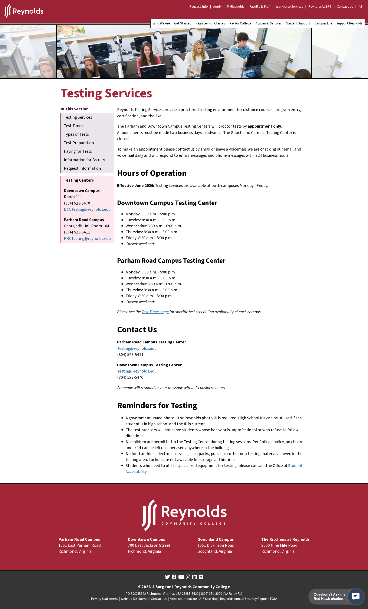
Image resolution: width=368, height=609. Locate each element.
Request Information (82, 168)
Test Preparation (79, 143)
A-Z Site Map (208, 598)
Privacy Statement (104, 598)
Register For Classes (210, 23)
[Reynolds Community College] (23, 11)
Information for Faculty (84, 160)
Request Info (198, 6)
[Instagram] (188, 577)
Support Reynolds (349, 23)
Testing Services (78, 117)
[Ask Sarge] (356, 597)
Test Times (73, 126)
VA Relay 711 (233, 593)
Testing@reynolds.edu (137, 348)
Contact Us (345, 6)
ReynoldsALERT (320, 6)
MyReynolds (235, 6)
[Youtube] (181, 577)
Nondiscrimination (183, 598)
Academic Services (269, 23)
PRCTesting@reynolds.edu (87, 239)
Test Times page (155, 312)
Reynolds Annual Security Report (244, 598)
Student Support (298, 23)
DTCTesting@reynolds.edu (87, 209)
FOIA (273, 598)
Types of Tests (76, 134)
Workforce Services (289, 6)
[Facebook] (174, 577)
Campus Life (323, 23)
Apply (217, 6)
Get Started (182, 23)
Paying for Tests (78, 151)
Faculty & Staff (260, 6)
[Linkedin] (194, 577)
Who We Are (161, 23)
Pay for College (240, 23)
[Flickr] (201, 577)
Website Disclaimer (135, 598)
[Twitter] (167, 577)
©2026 (144, 587)
